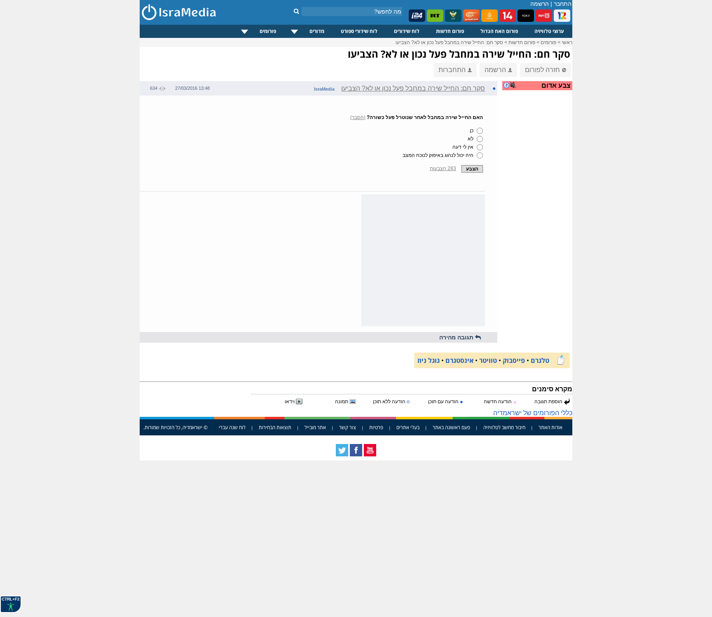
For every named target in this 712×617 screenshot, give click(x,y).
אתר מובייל (315, 427)
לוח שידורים (406, 31)
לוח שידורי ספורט (359, 31)
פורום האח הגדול (499, 31)
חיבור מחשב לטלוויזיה (504, 427)
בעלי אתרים (407, 427)
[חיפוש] (296, 11)
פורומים (268, 31)
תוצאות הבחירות (275, 427)
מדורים (316, 31)
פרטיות (376, 427)
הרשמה (539, 3)
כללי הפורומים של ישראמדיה (532, 412)
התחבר (562, 3)
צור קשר (347, 427)
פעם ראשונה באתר (451, 427)
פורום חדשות (450, 31)
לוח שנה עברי (232, 427)
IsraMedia (324, 88)
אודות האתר (550, 427)
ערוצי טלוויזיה (549, 31)
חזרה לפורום (542, 69)
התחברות (452, 69)
